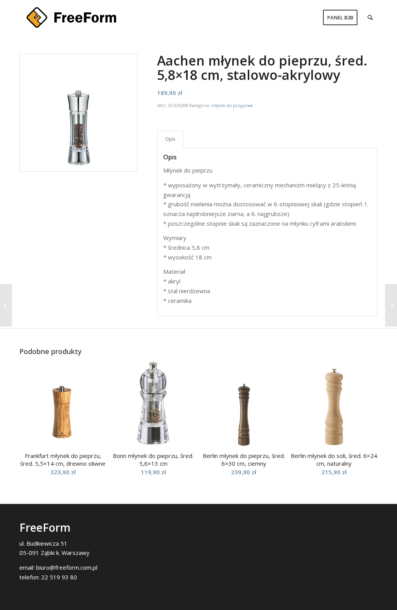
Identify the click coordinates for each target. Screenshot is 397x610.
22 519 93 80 (59, 577)
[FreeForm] (71, 17)
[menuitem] (340, 17)
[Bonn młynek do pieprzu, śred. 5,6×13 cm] (6, 305)
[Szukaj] (370, 17)
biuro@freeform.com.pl (66, 567)
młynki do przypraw (232, 105)
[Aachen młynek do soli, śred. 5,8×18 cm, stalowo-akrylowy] (391, 305)
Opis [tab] (170, 139)
